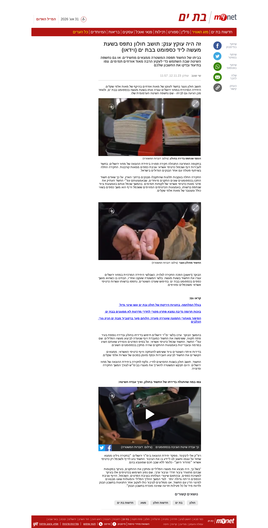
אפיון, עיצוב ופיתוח (48, 523)
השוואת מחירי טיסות (138, 524)
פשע (143, 502)
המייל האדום (46, 19)
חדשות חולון (160, 502)
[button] (62, 216)
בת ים (178, 502)
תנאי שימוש (89, 523)
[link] (221, 45)
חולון (192, 502)
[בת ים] (221, 521)
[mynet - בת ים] (208, 17)
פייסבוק (122, 524)
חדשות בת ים (125, 502)
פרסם (107, 524)
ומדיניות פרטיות (70, 523)
